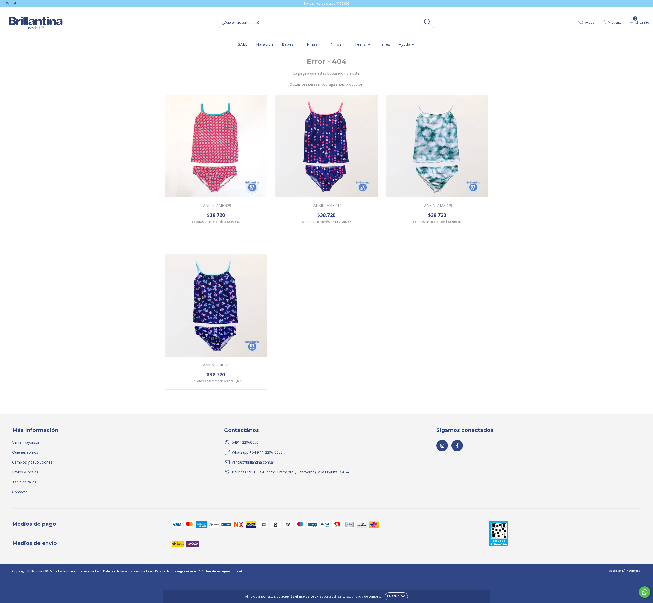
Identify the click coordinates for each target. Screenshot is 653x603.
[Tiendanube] (625, 571)
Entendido (396, 596)
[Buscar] (428, 22)
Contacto (20, 492)
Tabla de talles (24, 482)
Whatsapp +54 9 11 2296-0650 (257, 452)
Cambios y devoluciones (32, 462)
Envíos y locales (25, 472)
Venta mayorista (25, 442)
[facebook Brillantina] (14, 3)
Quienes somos (25, 452)
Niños (337, 44)
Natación (264, 44)
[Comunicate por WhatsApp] (644, 592)
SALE (242, 44)
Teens (361, 44)
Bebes (288, 44)
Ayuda (405, 44)
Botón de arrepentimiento (223, 571)
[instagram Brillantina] (7, 3)
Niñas (313, 44)
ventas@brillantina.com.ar (253, 462)
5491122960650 (245, 442)
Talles (384, 44)
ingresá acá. (187, 571)
